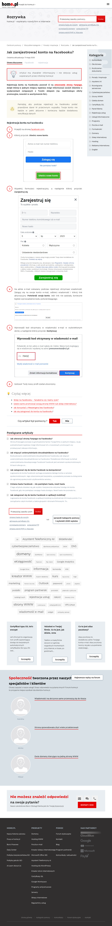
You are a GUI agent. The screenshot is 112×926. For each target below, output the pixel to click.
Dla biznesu (96, 64)
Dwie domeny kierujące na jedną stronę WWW (56, 756)
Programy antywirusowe (41, 887)
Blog (57, 844)
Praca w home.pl (13, 839)
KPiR (66, 569)
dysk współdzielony (66, 554)
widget (50, 612)
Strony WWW (97, 96)
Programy (96, 121)
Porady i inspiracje (99, 77)
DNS (73, 546)
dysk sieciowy (51, 554)
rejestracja (43, 62)
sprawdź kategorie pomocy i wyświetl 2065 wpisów (66, 519)
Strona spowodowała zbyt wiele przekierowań (56, 727)
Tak (55, 420)
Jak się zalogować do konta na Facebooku (33, 411)
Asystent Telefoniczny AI (38, 539)
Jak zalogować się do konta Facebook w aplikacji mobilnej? (38, 495)
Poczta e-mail (97, 125)
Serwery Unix (69, 597)
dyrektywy (38, 555)
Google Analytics (65, 561)
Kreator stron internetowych (43, 871)
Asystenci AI (97, 81)
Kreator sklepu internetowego (43, 850)
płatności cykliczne (69, 590)
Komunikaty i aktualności (66, 855)
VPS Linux (70, 604)
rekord (57, 597)
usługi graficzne (55, 605)
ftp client (49, 562)
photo (68, 583)
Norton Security (29, 583)
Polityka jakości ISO (14, 860)
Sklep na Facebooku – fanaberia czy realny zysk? (36, 400)
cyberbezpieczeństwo (25, 546)
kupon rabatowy (42, 577)
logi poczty (65, 576)
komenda (57, 569)
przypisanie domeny (67, 29)
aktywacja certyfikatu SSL (89, 25)
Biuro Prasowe (12, 844)
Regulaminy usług (38, 903)
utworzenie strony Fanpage (68, 84)
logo (75, 577)
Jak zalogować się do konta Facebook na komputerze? (35, 470)
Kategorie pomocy (43, 917)
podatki (16, 590)
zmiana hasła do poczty (68, 25)
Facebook (29, 62)
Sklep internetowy (99, 137)
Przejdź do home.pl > (26, 4)
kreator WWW (22, 576)
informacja (41, 569)
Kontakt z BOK (87, 805)
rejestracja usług (39, 597)
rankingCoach (19, 597)
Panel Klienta (97, 108)
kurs (55, 576)
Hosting (95, 141)
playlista (77, 583)
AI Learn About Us (14, 865)
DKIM (65, 546)
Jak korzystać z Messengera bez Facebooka (33, 407)
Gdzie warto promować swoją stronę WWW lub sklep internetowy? (45, 403)
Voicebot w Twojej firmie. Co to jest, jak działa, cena (54, 629)
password (57, 583)
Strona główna (26, 917)
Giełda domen (97, 100)
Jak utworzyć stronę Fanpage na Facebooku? (31, 438)
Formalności (97, 129)
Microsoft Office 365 (39, 855)
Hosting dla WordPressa (41, 865)
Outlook (44, 583)
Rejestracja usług (99, 113)
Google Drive (24, 569)
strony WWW (23, 604)
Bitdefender (65, 539)
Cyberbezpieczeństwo (101, 92)
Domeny (95, 133)
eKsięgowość (23, 561)
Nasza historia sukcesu (16, 834)
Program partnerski (64, 850)
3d (17, 539)
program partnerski (36, 590)
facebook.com (37, 129)
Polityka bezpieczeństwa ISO (18, 855)
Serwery (34, 892)
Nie (67, 420)
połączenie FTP (82, 29)
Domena (34, 834)
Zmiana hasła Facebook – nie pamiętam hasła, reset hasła (37, 484)
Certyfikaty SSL (98, 104)
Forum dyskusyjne (63, 834)
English (95, 149)
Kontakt (59, 839)
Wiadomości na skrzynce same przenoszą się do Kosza (60, 698)
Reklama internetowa (100, 145)
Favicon (39, 562)
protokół (54, 590)
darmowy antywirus (51, 546)
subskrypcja (41, 605)
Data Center (12, 850)
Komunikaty (97, 60)
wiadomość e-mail (31, 611)
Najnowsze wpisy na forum (87, 677)
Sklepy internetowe (39, 897)
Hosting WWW (37, 839)
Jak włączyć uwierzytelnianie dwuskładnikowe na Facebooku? (39, 452)
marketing (14, 583)
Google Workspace (39, 881)
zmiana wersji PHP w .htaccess (71, 32)
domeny (24, 553)
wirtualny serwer (63, 612)
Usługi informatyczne (100, 117)
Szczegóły (26, 659)
